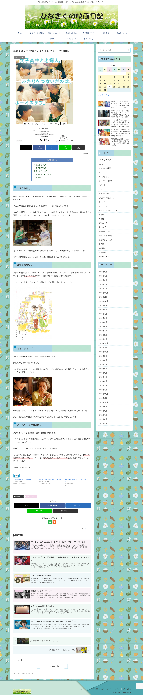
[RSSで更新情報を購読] (54, 522)
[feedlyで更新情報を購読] (50, 522)
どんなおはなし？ (42, 165)
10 (105, 80)
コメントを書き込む (52, 666)
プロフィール (84, 689)
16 (100, 83)
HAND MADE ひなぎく (97, 689)
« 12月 (100, 95)
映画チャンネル (19, 496)
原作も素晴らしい (42, 168)
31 (105, 90)
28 (124, 87)
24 (105, 87)
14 (124, 80)
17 (105, 83)
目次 (49, 160)
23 (100, 87)
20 (119, 83)
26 (114, 87)
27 (119, 87)
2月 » (107, 95)
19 (114, 83)
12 (114, 80)
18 (110, 83)
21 (124, 83)
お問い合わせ (127, 689)
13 (119, 80)
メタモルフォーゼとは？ (44, 174)
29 (128, 87)
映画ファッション (31, 496)
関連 (39, 177)
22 (128, 83)
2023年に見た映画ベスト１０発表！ (50, 479)
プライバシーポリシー (114, 689)
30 (100, 90)
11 (110, 80)
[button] (78, 147)
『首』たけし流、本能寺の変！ (22, 479)
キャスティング (41, 171)
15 (128, 80)
